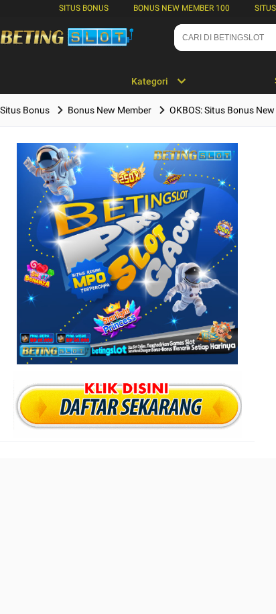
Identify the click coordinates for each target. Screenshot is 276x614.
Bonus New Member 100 (181, 8)
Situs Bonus (84, 8)
